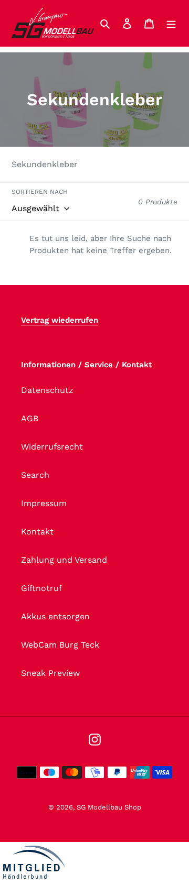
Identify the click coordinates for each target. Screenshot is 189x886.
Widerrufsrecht (52, 447)
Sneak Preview (50, 673)
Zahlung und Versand (64, 560)
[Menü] (171, 23)
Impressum (44, 503)
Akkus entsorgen (55, 616)
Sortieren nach (40, 191)
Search (35, 475)
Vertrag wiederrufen (59, 320)
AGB (29, 418)
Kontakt (37, 532)
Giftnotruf (41, 588)
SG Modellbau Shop (109, 807)
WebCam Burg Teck (60, 645)
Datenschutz (47, 390)
